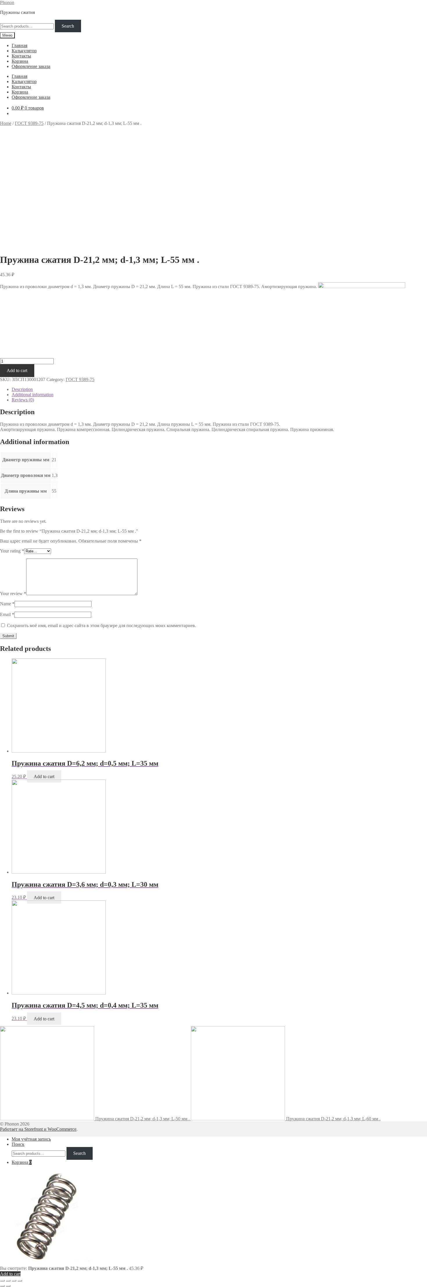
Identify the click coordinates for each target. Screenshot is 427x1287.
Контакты (21, 55)
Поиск (18, 1144)
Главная (19, 45)
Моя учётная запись (31, 1139)
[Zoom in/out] (19, 1280)
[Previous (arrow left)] (2, 1286)
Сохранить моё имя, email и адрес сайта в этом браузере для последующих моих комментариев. (101, 625)
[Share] (8, 1280)
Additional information (32, 394)
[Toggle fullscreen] (14, 1280)
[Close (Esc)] (2, 1280)
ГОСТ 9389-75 (29, 123)
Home (5, 123)
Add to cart (17, 370)
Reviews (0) (23, 399)
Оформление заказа (31, 66)
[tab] (219, 389)
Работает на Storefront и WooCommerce (38, 1129)
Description (22, 389)
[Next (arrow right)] (8, 1286)
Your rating (12, 550)
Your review (13, 593)
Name (7, 603)
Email (7, 614)
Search (68, 26)
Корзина (20, 61)
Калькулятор (24, 50)
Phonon (7, 2)
